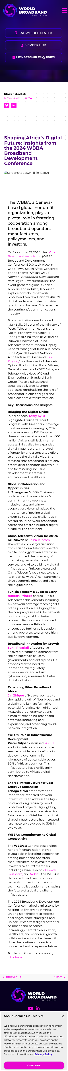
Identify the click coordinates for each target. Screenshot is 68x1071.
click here (15, 957)
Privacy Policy (43, 1054)
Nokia (34, 874)
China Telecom (39, 540)
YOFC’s (49, 743)
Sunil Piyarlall (18, 647)
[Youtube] (30, 1008)
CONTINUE (34, 1065)
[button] (64, 10)
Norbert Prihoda (20, 596)
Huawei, (51, 870)
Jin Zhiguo (16, 695)
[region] (34, 1041)
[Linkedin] (38, 1008)
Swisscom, (15, 874)
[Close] (63, 1016)
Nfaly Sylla (37, 416)
